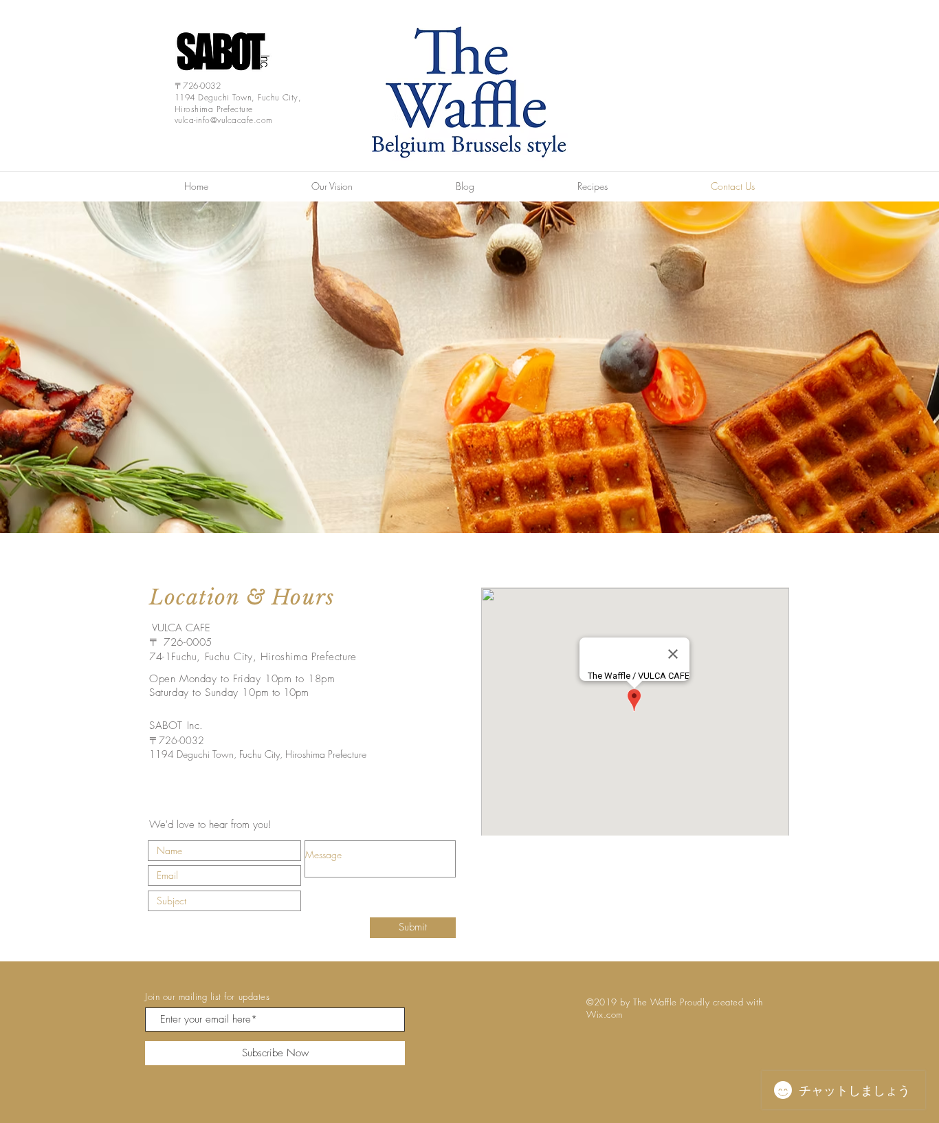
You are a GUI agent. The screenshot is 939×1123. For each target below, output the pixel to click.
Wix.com (604, 1014)
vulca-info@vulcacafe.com (224, 120)
